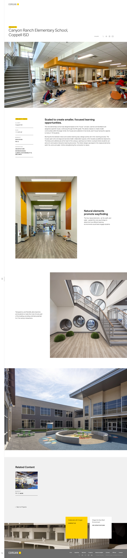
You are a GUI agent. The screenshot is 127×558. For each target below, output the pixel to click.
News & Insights (99, 552)
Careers (108, 552)
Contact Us (72, 523)
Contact (121, 552)
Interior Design (20, 151)
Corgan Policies (100, 555)
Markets (84, 552)
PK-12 (17, 141)
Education (18, 139)
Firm (71, 552)
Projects (91, 552)
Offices (114, 552)
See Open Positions (98, 525)
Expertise (77, 552)
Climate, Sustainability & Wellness (23, 153)
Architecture (20, 149)
